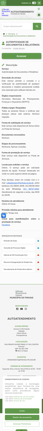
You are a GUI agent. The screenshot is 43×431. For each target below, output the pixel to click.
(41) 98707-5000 (31, 189)
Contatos (21, 357)
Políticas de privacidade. (22, 399)
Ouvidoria (6, 225)
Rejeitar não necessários (22, 417)
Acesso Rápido (21, 326)
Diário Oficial (21, 333)
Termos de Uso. (19, 401)
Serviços (11, 34)
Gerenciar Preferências (22, 424)
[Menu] (39, 9)
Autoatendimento (22, 11)
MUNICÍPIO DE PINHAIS (18, 14)
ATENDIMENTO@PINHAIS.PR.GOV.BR (21, 360)
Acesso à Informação (21, 329)
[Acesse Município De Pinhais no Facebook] (17, 309)
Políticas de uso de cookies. (24, 397)
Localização (21, 342)
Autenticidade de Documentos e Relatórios (19, 36)
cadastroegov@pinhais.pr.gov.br (19, 183)
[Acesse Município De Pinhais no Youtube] (21, 309)
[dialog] (22, 402)
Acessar (21, 56)
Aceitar (22, 411)
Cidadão (21, 331)
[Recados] (38, 14)
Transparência (21, 335)
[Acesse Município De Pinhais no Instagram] (26, 309)
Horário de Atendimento (22, 366)
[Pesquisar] (37, 26)
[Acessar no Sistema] (39, 3)
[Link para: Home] (4, 34)
